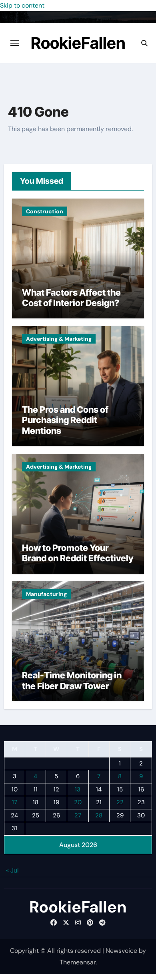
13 (77, 789)
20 (78, 802)
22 (120, 802)
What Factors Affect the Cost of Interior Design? (71, 297)
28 (98, 815)
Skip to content (22, 5)
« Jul (12, 870)
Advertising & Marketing (59, 338)
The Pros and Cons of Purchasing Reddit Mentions (65, 420)
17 (14, 802)
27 (77, 815)
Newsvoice (121, 950)
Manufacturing (46, 594)
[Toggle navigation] (15, 43)
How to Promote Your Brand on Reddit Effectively (77, 553)
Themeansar (78, 962)
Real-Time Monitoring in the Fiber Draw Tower (72, 680)
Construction (44, 211)
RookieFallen (78, 43)
